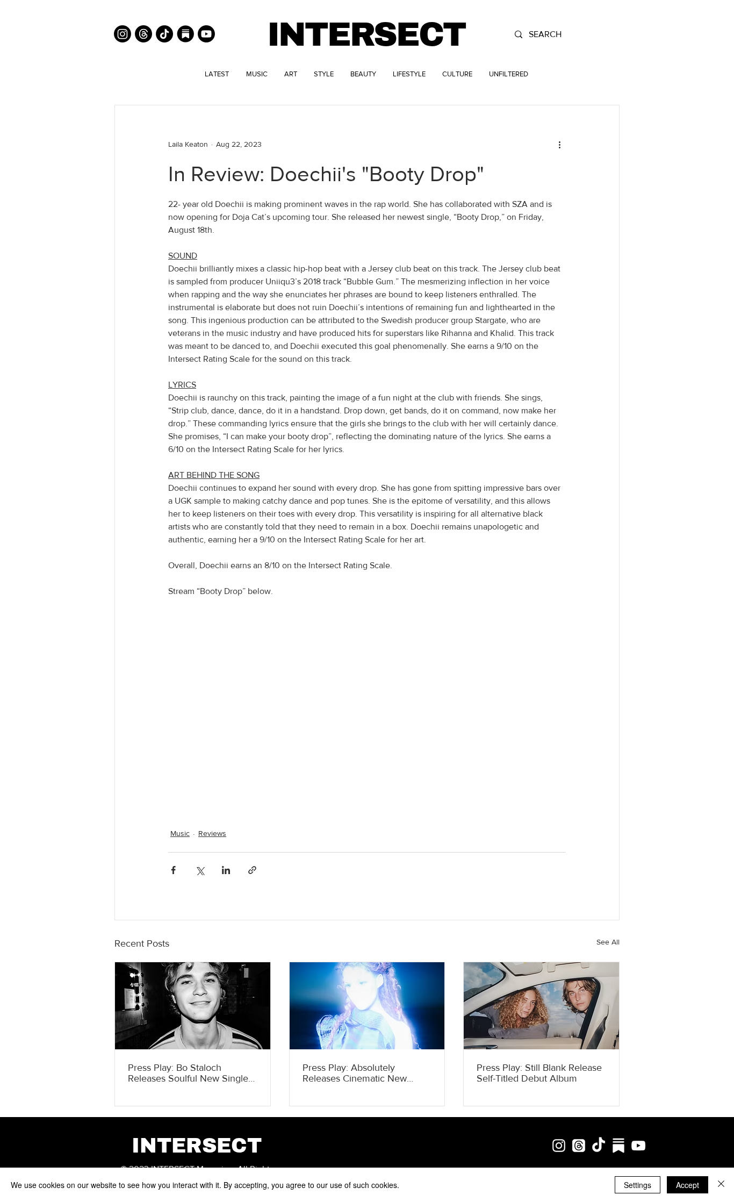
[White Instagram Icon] (558, 1145)
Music (180, 833)
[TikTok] (164, 33)
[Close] (721, 1184)
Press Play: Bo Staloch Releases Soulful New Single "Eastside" (188, 1073)
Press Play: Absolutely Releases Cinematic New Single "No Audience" (355, 1073)
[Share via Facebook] (173, 870)
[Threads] (143, 33)
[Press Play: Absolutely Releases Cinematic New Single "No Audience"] (367, 1005)
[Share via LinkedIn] (226, 870)
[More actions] (559, 144)
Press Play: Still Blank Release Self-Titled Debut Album (539, 1073)
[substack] (618, 1145)
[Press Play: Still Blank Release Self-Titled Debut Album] (541, 1005)
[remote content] (367, 693)
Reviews (212, 833)
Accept (687, 1184)
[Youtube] (206, 33)
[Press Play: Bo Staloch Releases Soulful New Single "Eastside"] (192, 1005)
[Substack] (185, 33)
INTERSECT (366, 35)
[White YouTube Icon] (638, 1145)
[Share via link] (252, 870)
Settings (637, 1184)
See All (608, 942)
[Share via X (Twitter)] (200, 870)
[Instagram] (122, 33)
